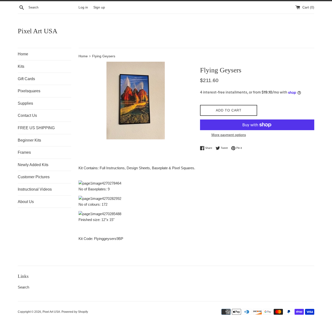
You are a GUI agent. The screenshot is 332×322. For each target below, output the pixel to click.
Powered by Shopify (74, 312)
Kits (21, 66)
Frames (24, 152)
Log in (83, 7)
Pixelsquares (29, 91)
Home (23, 54)
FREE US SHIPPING (36, 128)
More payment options (228, 135)
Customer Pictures (34, 177)
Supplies (25, 103)
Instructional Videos (35, 189)
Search (23, 287)
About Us (26, 202)
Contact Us (27, 115)
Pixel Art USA (37, 31)
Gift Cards (26, 79)
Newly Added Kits (33, 165)
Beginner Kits (29, 140)
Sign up (99, 7)
